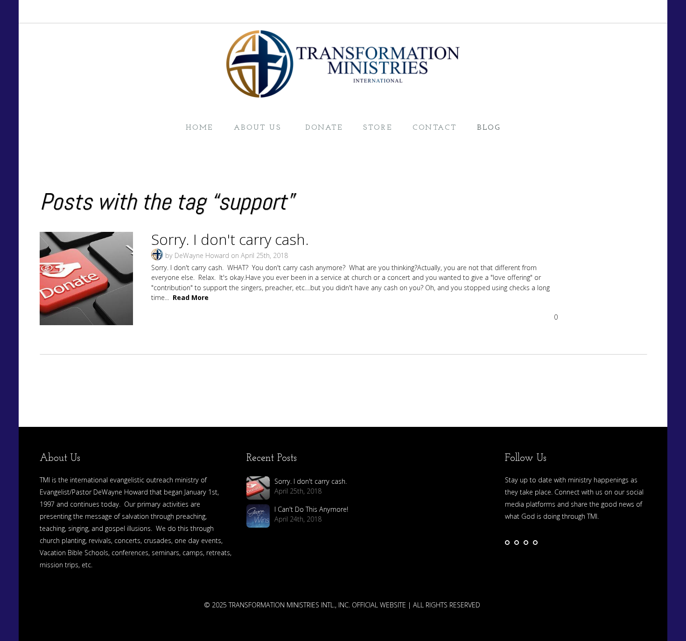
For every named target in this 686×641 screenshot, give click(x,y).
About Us (259, 128)
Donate (324, 128)
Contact (434, 128)
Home (199, 128)
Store (377, 128)
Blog (488, 128)
